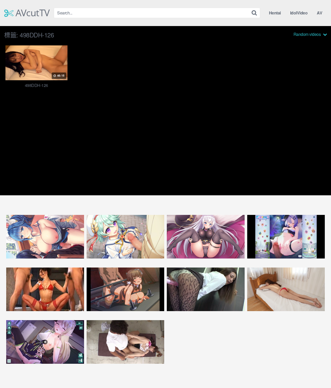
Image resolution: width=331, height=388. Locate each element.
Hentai (275, 13)
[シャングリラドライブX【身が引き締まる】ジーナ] (45, 342)
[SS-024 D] (286, 289)
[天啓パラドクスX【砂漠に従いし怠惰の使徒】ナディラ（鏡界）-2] (125, 289)
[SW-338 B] (206, 289)
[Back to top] (317, 371)
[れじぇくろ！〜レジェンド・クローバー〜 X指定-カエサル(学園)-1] (125, 236)
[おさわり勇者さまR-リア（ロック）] (286, 236)
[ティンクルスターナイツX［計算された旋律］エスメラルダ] (45, 236)
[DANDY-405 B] (125, 342)
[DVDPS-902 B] (45, 289)
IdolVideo (299, 13)
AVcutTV (31, 13)
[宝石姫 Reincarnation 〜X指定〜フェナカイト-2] (206, 236)
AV (319, 13)
